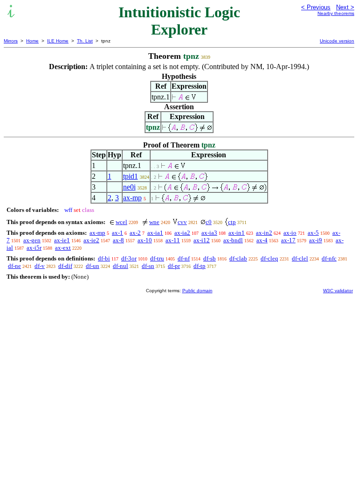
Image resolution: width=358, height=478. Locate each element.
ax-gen (32, 240)
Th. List (85, 40)
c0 (209, 221)
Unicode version (337, 40)
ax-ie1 (62, 240)
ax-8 (118, 240)
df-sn (148, 265)
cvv (182, 221)
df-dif (65, 265)
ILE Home (58, 40)
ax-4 (262, 240)
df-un (92, 265)
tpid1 (130, 176)
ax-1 (117, 232)
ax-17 (288, 240)
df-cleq (269, 258)
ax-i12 (201, 240)
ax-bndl (233, 240)
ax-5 (313, 232)
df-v (39, 265)
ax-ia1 (155, 232)
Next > (345, 7)
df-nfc (329, 258)
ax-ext (63, 247)
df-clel (300, 258)
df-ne (14, 265)
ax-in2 (264, 232)
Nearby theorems (335, 13)
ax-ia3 (209, 232)
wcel (121, 221)
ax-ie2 (91, 240)
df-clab (238, 258)
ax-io (289, 232)
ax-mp (132, 198)
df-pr (174, 265)
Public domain (197, 290)
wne (154, 221)
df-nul (120, 265)
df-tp (199, 265)
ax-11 (172, 240)
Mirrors (11, 40)
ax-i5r (34, 247)
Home (32, 40)
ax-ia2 (182, 232)
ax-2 (135, 232)
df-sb (209, 258)
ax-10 (145, 240)
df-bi (104, 258)
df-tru (157, 258)
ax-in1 (236, 232)
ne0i (129, 187)
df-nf (184, 258)
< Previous (315, 7)
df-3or (129, 258)
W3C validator (338, 290)
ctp (232, 221)
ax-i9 (315, 240)
